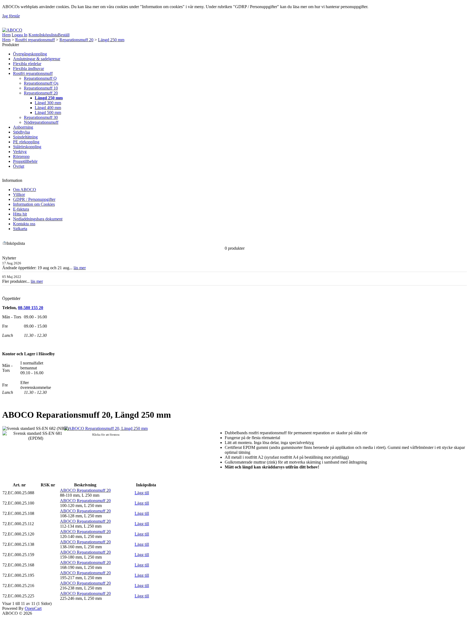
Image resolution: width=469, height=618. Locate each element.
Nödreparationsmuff (41, 122)
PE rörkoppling (26, 142)
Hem (6, 35)
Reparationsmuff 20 (76, 39)
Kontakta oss (24, 223)
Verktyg (20, 151)
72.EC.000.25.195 (18, 575)
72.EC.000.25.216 (18, 585)
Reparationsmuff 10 (41, 88)
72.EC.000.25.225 (18, 596)
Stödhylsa (21, 132)
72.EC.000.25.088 (18, 492)
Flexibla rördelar (27, 63)
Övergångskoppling (30, 54)
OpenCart (33, 608)
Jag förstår (11, 16)
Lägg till (142, 492)
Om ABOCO (24, 189)
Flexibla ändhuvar (28, 68)
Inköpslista (48, 35)
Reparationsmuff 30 (41, 117)
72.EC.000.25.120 (18, 534)
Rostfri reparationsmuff (35, 39)
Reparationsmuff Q (40, 78)
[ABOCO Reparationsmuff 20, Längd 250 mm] (106, 428)
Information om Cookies (34, 204)
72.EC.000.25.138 (18, 544)
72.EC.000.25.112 (18, 523)
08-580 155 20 (30, 307)
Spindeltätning (25, 137)
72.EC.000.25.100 (18, 503)
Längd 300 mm (48, 102)
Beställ (63, 35)
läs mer (80, 267)
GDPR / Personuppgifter (34, 199)
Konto (33, 35)
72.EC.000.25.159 (18, 554)
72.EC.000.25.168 (18, 565)
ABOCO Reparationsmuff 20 (85, 490)
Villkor (19, 194)
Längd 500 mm (48, 112)
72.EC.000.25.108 (18, 513)
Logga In (19, 35)
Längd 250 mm (111, 39)
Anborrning (23, 127)
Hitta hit (20, 214)
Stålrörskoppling (27, 146)
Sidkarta (20, 228)
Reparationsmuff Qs (41, 83)
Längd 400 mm (48, 107)
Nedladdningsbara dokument (37, 219)
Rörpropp (21, 156)
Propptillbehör (25, 161)
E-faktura (21, 209)
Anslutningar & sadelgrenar (36, 58)
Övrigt (18, 166)
